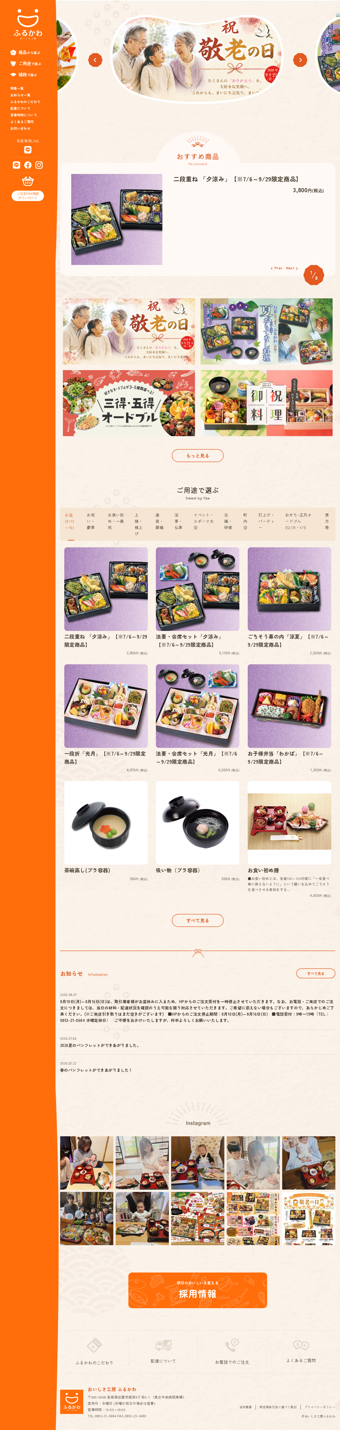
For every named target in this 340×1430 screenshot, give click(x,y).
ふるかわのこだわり (25, 101)
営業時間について (23, 115)
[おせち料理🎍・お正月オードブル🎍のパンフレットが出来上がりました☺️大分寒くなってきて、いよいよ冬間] (197, 1218)
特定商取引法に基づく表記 (278, 1407)
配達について (20, 108)
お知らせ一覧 (20, 95)
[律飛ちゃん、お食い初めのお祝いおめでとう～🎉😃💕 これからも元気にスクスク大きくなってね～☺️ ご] (86, 1163)
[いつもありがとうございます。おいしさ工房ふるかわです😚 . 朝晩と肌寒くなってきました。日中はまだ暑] (253, 1218)
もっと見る (197, 455)
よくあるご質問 (22, 121)
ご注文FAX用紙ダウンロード (28, 196)
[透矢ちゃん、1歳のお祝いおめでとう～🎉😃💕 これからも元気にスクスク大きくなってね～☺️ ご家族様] (86, 1218)
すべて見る (197, 920)
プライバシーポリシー (319, 1407)
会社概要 (246, 1407)
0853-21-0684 (106, 1415)
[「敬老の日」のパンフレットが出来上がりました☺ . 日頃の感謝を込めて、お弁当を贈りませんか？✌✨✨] (308, 1218)
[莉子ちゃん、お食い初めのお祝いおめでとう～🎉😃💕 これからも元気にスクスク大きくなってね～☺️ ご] (142, 1163)
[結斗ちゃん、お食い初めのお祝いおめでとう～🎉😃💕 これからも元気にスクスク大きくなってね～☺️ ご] (308, 1163)
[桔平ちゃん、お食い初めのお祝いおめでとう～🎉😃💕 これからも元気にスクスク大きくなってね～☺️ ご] (197, 1163)
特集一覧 (17, 88)
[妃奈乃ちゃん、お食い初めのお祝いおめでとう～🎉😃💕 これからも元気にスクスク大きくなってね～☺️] (142, 1218)
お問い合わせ (20, 128)
